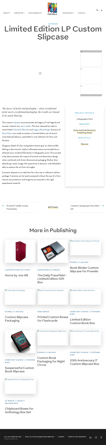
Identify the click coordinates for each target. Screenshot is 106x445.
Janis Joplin (25, 126)
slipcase (16, 122)
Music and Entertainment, (84, 130)
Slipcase (84, 144)
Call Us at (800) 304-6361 (12, 437)
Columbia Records (21, 129)
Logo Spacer (51, 13)
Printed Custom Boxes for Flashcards (52, 318)
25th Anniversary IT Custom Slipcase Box (84, 362)
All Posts (53, 207)
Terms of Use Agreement (77, 437)
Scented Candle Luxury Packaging (17, 207)
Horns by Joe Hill (16, 275)
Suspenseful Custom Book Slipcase (19, 369)
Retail (89, 133)
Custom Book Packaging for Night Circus (51, 361)
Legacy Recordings (41, 129)
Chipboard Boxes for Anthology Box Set (19, 410)
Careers (61, 437)
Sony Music (7, 133)
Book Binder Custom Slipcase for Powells (84, 269)
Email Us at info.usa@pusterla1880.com (39, 437)
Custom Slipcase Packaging (16, 318)
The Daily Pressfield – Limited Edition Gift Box (52, 279)
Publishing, (82, 133)
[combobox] (102, 10)
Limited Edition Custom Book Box (82, 321)
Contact (82, 13)
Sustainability (35, 13)
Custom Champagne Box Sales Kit (85, 207)
